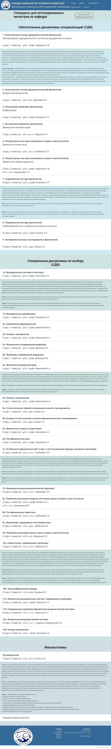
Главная (73, 3)
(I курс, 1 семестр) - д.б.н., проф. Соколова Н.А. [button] (26, 274)
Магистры (58, 736)
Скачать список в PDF (84, 14)
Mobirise (108, 747)
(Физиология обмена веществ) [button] (35, 165)
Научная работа (76, 7)
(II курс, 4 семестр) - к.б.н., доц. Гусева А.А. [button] (30, 243)
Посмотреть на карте (84, 736)
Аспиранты (58, 737)
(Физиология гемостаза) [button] (35, 146)
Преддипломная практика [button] (15, 717)
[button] (55, 40)
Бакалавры (58, 734)
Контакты (86, 7)
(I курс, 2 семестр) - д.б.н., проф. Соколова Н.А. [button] (26, 430)
